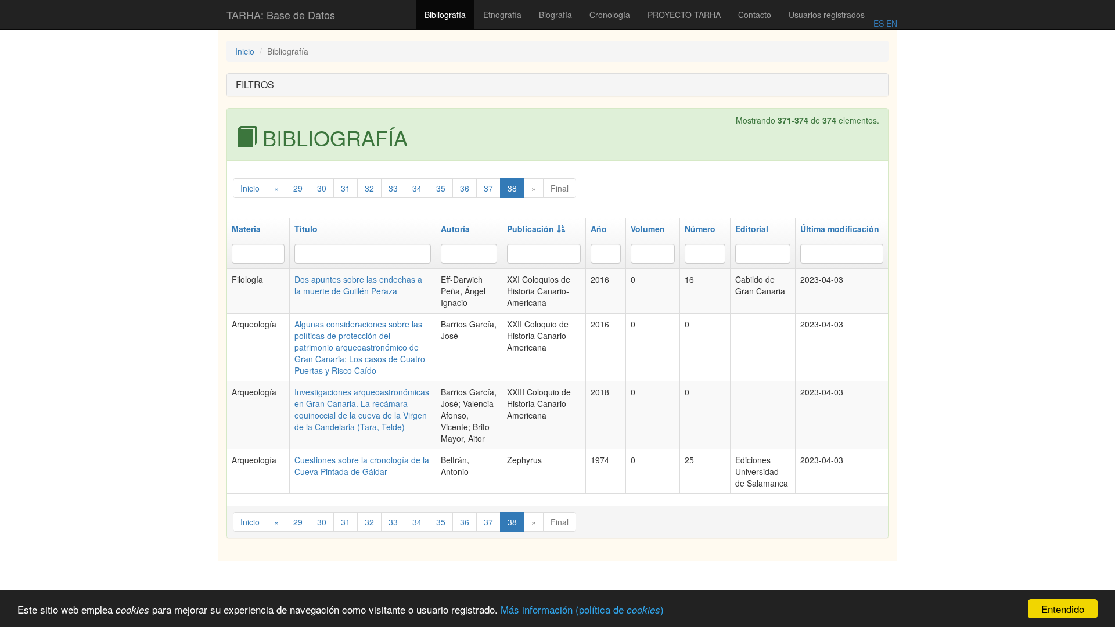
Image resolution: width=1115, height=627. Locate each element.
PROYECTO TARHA (684, 14)
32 (369, 188)
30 (321, 188)
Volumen (648, 229)
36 (464, 188)
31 (345, 188)
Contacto (754, 14)
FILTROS (255, 84)
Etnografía (502, 14)
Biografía (555, 14)
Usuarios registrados (827, 14)
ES (878, 23)
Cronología (609, 14)
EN (890, 23)
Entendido (1062, 608)
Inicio (244, 51)
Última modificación (839, 229)
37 (488, 188)
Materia (246, 229)
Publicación (530, 229)
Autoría (455, 229)
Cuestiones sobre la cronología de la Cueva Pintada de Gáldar (361, 465)
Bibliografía (445, 14)
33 (393, 188)
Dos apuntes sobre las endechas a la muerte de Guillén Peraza (358, 285)
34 (417, 188)
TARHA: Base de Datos (280, 14)
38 (512, 188)
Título (306, 229)
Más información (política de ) (582, 609)
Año (599, 229)
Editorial (751, 229)
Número (700, 229)
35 (440, 188)
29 (298, 188)
